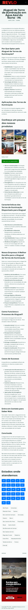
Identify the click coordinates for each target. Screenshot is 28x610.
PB (8, 494)
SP (4, 480)
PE (18, 494)
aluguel (18, 20)
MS (18, 489)
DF (17, 485)
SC (22, 498)
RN (4, 498)
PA (4, 494)
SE (3, 503)
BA (8, 485)
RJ (8, 480)
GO (4, 489)
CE (13, 485)
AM (22, 480)
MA (8, 489)
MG (23, 489)
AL (17, 480)
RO (13, 498)
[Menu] (25, 2)
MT (13, 489)
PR (13, 494)
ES (22, 485)
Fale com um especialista (10, 161)
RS (8, 498)
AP (4, 485)
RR (18, 498)
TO (8, 503)
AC (13, 480)
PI (22, 494)
